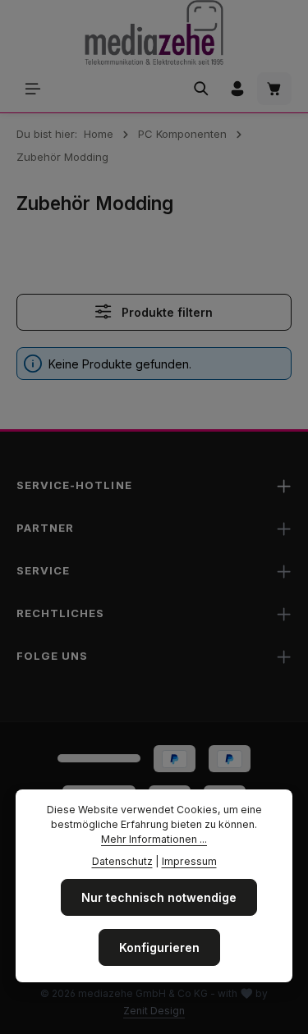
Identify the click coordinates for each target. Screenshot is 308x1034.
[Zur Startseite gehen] (154, 33)
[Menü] (32, 88)
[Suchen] (201, 88)
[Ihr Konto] (237, 88)
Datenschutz (122, 861)
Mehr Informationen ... (154, 839)
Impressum (189, 861)
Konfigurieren (159, 947)
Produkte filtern (165, 312)
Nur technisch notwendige (159, 897)
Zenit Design (154, 1010)
